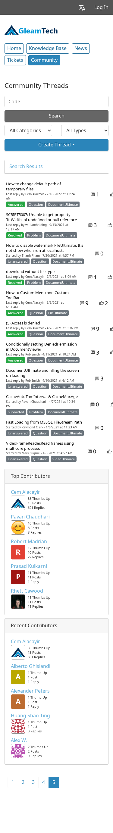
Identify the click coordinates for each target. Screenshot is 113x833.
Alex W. (19, 740)
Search (56, 116)
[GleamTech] (31, 29)
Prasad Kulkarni (29, 566)
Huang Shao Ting (30, 715)
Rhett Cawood (27, 591)
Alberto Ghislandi (30, 666)
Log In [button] (101, 7)
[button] (82, 7)
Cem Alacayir (25, 492)
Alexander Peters (30, 691)
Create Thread (54, 145)
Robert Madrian (29, 541)
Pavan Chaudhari (30, 517)
